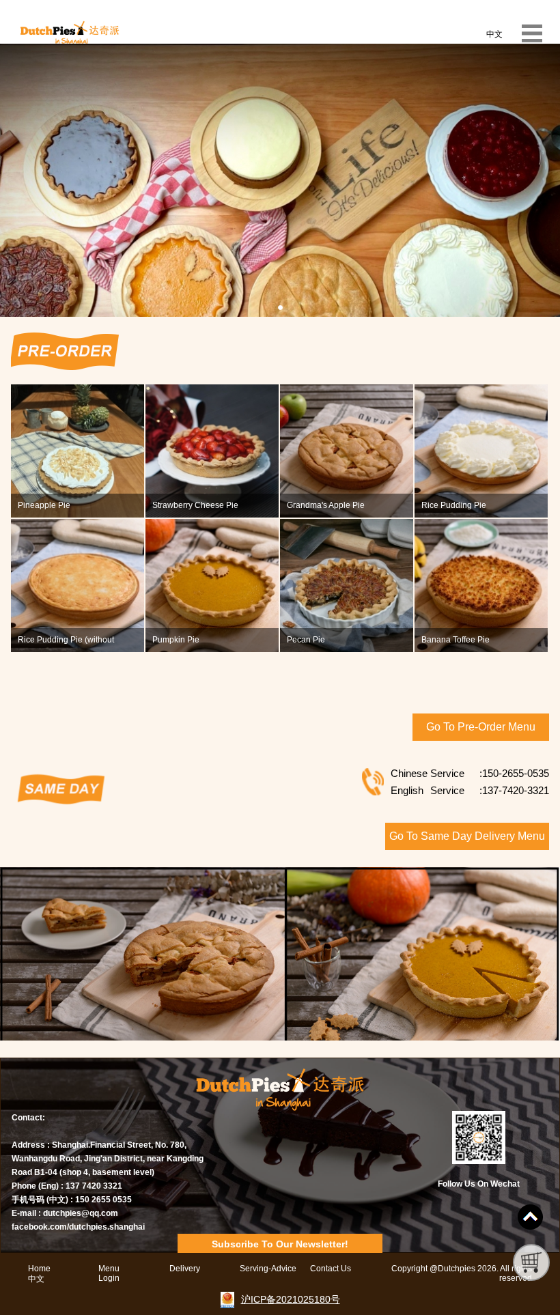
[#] (530, 1217)
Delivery (184, 1268)
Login (109, 1278)
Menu (109, 1268)
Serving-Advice (268, 1268)
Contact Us (330, 1268)
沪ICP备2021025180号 (290, 1299)
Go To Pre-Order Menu (480, 727)
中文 (494, 34)
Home (39, 1268)
